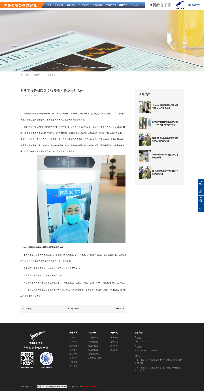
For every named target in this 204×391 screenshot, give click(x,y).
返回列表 (75, 308)
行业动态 (114, 342)
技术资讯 (114, 346)
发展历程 (73, 354)
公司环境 (73, 342)
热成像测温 (111, 5)
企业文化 (73, 366)
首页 (49, 5)
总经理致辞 (74, 346)
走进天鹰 (59, 5)
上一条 (29, 308)
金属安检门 (71, 5)
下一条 (118, 308)
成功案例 (51, 75)
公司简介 (73, 337)
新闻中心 (123, 5)
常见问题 (114, 350)
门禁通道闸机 (94, 354)
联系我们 (135, 5)
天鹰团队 (73, 350)
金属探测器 (98, 5)
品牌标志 (73, 358)
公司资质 (73, 362)
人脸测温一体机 (95, 358)
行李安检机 (84, 5)
